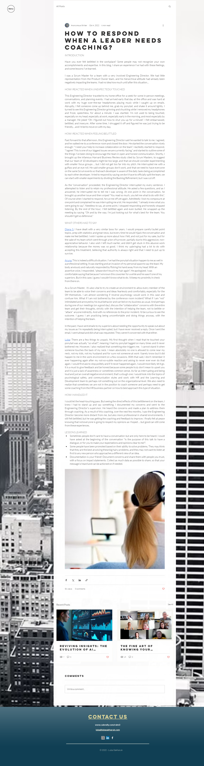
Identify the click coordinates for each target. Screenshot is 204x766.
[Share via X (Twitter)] (73, 580)
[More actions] (163, 25)
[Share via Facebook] (66, 580)
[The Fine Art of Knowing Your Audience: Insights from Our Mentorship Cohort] (145, 625)
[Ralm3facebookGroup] (103, 737)
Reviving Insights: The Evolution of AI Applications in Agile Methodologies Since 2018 (83, 647)
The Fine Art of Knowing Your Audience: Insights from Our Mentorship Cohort (143, 647)
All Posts (60, 6)
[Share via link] (86, 580)
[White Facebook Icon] (112, 737)
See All (170, 604)
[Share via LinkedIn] (79, 580)
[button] (11, 8)
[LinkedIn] (107, 737)
